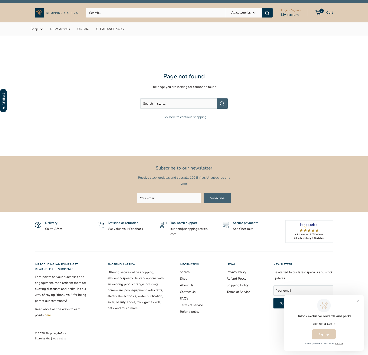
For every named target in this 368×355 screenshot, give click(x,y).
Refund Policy (236, 278)
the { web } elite (56, 338)
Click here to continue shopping (184, 117)
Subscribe (217, 198)
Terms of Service (238, 292)
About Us (186, 285)
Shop (34, 29)
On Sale (83, 29)
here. (48, 315)
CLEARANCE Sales (110, 29)
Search (185, 272)
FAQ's (184, 298)
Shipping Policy (238, 285)
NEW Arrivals (60, 29)
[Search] (267, 13)
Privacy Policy (236, 272)
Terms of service (191, 305)
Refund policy (190, 312)
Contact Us (188, 292)
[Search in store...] (222, 103)
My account (290, 14)
